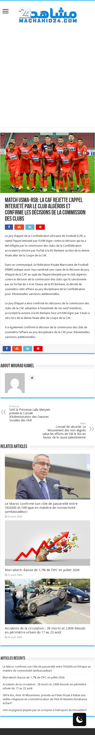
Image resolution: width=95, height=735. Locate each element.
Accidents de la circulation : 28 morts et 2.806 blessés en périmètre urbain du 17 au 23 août (45, 630)
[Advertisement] (47, 79)
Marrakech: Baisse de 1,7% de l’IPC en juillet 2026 (42, 570)
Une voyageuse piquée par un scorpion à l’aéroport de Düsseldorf (45, 710)
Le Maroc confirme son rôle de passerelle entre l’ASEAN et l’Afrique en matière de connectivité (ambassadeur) (41, 508)
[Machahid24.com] (47, 14)
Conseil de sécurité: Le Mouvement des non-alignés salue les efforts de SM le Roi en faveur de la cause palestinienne (64, 430)
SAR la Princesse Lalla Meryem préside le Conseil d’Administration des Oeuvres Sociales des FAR (29, 413)
